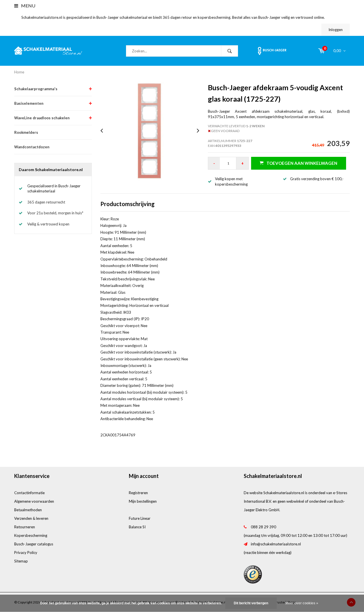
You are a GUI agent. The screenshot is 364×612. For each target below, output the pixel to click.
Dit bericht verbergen (251, 603)
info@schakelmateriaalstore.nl (276, 544)
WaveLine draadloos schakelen (42, 118)
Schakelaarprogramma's (35, 89)
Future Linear (139, 518)
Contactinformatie (29, 492)
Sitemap (21, 561)
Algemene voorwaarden (34, 501)
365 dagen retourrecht (46, 202)
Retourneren (24, 527)
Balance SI (137, 527)
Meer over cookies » (301, 603)
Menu (27, 5)
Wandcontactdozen (31, 147)
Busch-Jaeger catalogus (33, 544)
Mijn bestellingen (143, 501)
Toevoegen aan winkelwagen (301, 163)
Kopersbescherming (30, 535)
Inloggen (335, 29)
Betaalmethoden (28, 510)
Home (19, 72)
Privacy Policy (25, 552)
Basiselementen (29, 103)
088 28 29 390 (263, 527)
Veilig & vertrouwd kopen (48, 224)
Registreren (138, 492)
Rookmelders (26, 132)
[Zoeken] (229, 51)
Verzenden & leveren (31, 518)
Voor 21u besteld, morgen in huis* (55, 213)
